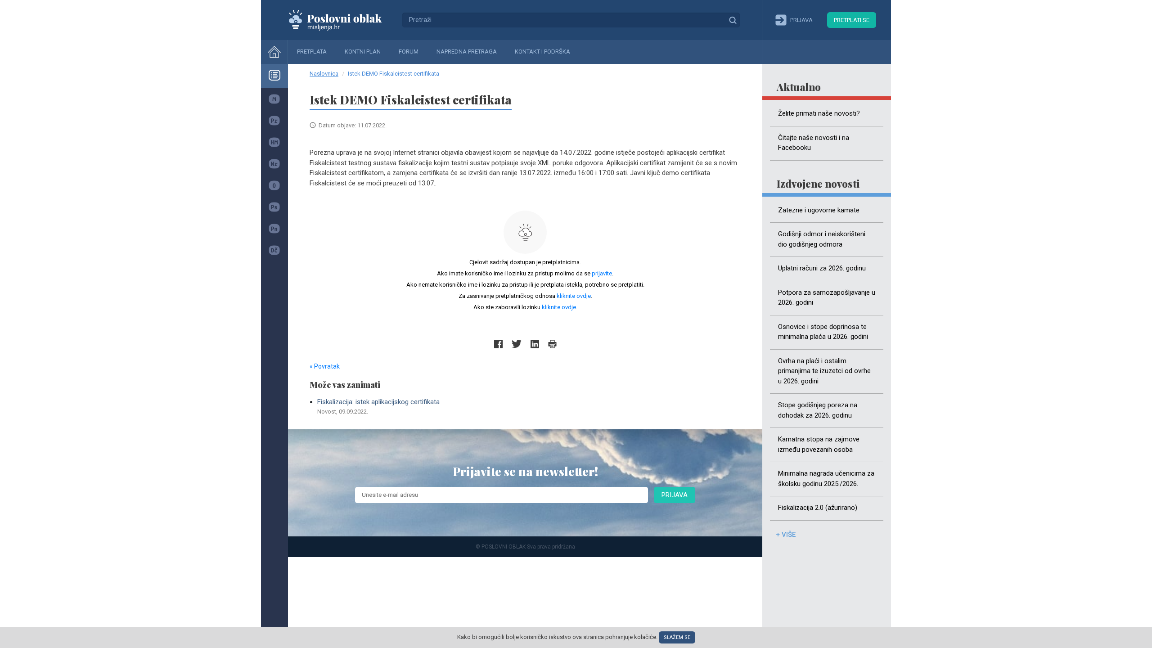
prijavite (602, 273)
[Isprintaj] (552, 344)
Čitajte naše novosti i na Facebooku (813, 143)
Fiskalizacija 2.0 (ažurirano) (817, 508)
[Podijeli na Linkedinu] (535, 344)
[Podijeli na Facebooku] (498, 344)
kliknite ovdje (574, 295)
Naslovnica (324, 73)
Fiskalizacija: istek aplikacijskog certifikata (378, 406)
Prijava (675, 495)
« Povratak (325, 366)
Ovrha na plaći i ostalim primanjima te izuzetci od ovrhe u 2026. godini (824, 371)
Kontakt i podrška (542, 51)
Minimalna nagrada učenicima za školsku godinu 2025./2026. (826, 478)
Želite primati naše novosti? (819, 113)
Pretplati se (851, 20)
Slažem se (677, 637)
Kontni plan (363, 51)
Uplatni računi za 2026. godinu (822, 268)
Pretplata (312, 51)
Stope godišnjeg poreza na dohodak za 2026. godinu (817, 410)
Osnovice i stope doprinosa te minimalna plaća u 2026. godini (823, 332)
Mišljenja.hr (342, 20)
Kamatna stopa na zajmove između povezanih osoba (819, 444)
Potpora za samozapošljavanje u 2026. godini (826, 297)
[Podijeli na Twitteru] (517, 344)
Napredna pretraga (466, 51)
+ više (786, 535)
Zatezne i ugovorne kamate (819, 210)
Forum (408, 51)
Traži (732, 20)
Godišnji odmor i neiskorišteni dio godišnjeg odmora (821, 239)
